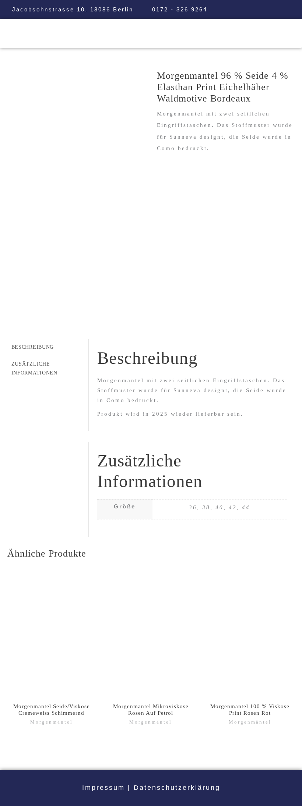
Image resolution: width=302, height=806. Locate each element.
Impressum (103, 787)
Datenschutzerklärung (177, 787)
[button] (176, 33)
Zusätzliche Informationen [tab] (34, 368)
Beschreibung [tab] (32, 347)
